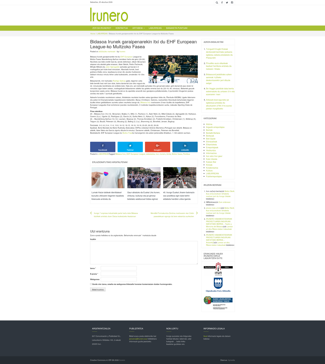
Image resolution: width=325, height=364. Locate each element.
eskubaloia (150, 154)
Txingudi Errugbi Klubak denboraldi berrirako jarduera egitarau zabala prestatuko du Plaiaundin (219, 53)
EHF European (126, 56)
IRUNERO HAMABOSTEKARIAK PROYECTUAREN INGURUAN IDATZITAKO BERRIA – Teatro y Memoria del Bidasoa (219, 223)
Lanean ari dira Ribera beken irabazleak (219, 227)
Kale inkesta (211, 158)
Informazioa (211, 153)
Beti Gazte (210, 138)
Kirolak (209, 164)
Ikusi (205, 336)
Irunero (122, 51)
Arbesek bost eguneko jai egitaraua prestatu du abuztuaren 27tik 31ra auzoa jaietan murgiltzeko (219, 104)
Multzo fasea (177, 154)
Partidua (186, 154)
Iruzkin (93, 239)
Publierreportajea (214, 176)
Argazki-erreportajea (215, 127)
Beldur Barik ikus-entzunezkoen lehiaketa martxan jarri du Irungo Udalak (220, 193)
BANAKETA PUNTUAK (177, 28)
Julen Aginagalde (112, 67)
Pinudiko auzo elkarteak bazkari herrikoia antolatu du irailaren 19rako (219, 66)
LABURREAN (155, 28)
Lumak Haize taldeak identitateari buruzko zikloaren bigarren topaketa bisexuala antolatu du (108, 195)
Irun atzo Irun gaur (214, 156)
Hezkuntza (211, 150)
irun (157, 154)
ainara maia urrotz (213, 208)
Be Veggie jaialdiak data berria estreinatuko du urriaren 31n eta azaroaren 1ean (220, 91)
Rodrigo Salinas (119, 81)
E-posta (94, 274)
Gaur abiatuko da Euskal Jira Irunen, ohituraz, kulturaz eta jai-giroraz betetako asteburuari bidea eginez (143, 195)
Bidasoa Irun (145, 102)
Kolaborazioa (212, 167)
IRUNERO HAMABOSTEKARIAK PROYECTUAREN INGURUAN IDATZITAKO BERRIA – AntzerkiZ (219, 239)
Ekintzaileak (211, 141)
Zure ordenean (224, 202)
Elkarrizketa (211, 144)
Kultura (209, 170)
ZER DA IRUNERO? (101, 28)
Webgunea (94, 279)
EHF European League (136, 154)
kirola (169, 154)
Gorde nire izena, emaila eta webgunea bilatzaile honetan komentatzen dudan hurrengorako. (132, 284)
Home (92, 33)
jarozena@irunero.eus (138, 338)
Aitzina (209, 124)
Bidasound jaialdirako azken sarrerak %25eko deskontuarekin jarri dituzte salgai (219, 79)
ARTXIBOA (137, 28)
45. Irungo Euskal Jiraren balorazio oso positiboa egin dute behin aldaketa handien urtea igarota (178, 195)
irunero (163, 154)
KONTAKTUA (122, 28)
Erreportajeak (212, 147)
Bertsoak (210, 135)
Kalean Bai (211, 161)
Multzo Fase (127, 133)
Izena (93, 268)
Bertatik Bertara (213, 132)
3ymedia (231, 360)
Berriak (209, 130)
